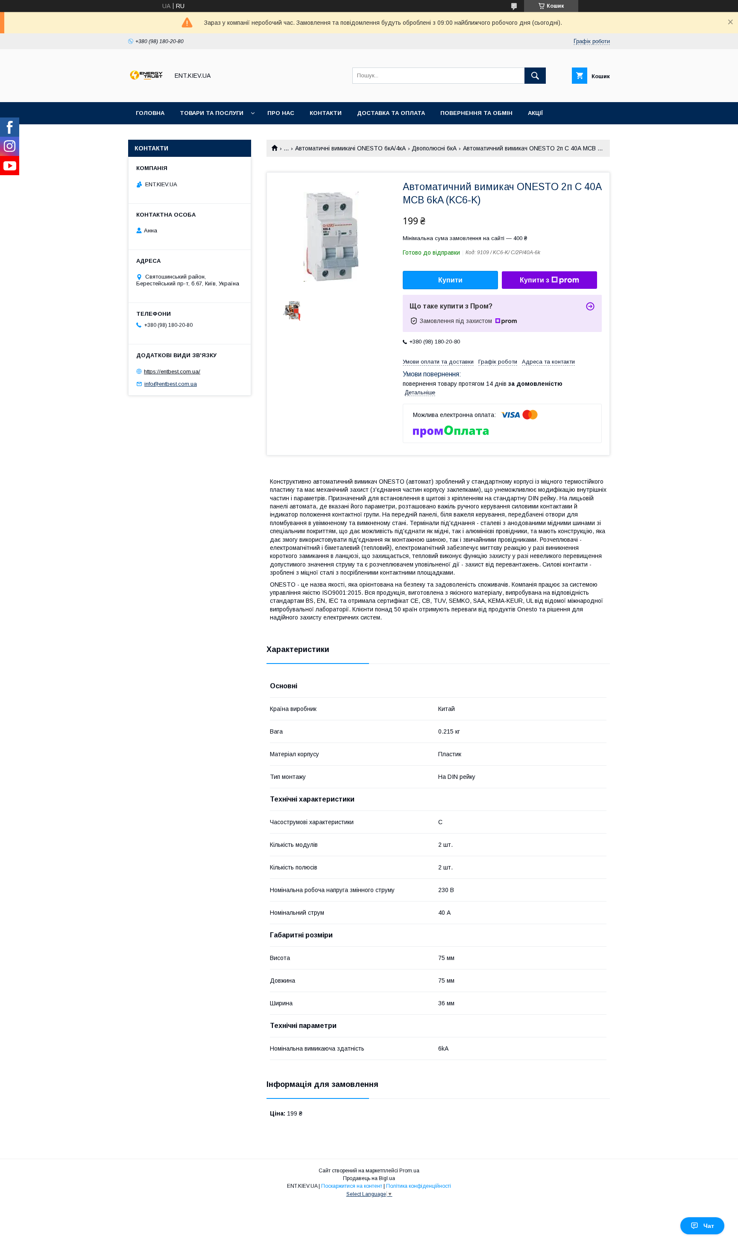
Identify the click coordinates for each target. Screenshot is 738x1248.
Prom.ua (409, 1171)
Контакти (326, 113)
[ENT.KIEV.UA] (146, 91)
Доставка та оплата (391, 113)
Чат (708, 1225)
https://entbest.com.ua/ (172, 371)
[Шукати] (535, 76)
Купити (450, 280)
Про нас (280, 113)
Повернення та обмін (476, 113)
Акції (535, 113)
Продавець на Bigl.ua (369, 1178)
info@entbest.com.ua (170, 384)
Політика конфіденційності (418, 1186)
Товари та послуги (211, 113)
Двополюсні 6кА (434, 148)
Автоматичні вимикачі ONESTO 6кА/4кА (350, 148)
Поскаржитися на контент (351, 1186)
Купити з (534, 280)
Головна (150, 113)
